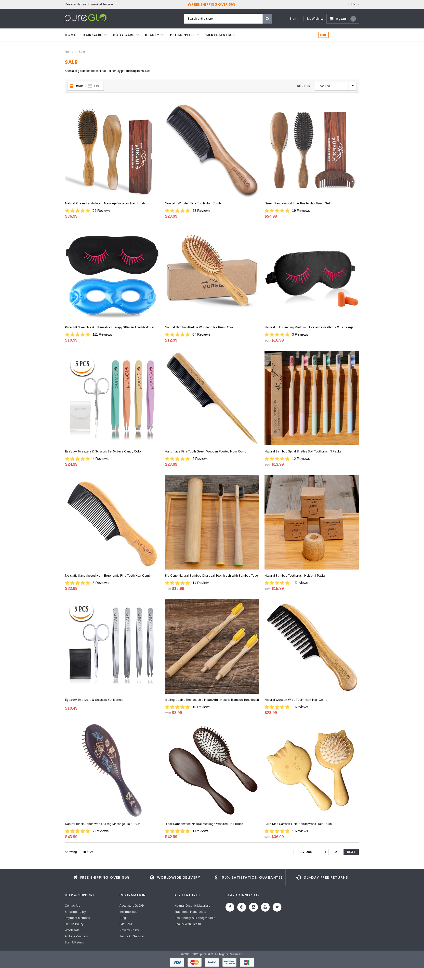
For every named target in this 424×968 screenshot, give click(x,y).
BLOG (323, 35)
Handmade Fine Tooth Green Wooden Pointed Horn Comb (205, 451)
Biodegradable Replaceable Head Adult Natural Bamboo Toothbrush (212, 700)
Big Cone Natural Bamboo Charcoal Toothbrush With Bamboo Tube (211, 575)
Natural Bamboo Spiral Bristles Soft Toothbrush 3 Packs (303, 451)
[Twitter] (277, 907)
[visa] (177, 962)
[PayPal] (212, 962)
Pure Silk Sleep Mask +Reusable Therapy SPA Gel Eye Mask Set (109, 327)
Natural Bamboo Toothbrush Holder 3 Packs (295, 575)
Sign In (295, 18)
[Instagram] (253, 907)
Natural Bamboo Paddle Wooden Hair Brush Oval (199, 327)
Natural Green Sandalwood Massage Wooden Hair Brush (105, 203)
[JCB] (247, 962)
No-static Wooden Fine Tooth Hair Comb (193, 203)
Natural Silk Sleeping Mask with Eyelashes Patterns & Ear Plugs (309, 327)
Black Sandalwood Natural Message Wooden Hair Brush (204, 824)
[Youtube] (265, 907)
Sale (82, 51)
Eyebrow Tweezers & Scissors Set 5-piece (94, 700)
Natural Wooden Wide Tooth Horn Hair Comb (296, 700)
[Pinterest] (241, 907)
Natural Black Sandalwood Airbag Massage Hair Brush (103, 824)
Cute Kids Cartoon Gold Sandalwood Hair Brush (298, 824)
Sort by (304, 86)
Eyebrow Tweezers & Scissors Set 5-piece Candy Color (103, 451)
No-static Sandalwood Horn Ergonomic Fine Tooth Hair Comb (107, 575)
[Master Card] (194, 962)
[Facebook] (229, 907)
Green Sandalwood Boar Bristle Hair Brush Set (297, 203)
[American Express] (229, 962)
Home (69, 51)
